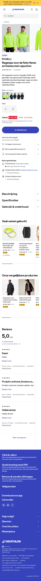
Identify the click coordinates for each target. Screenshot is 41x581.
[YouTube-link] (8, 505)
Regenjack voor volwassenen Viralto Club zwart (10, 300)
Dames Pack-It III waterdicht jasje (25, 299)
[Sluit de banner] (37, 3)
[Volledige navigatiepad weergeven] (3, 22)
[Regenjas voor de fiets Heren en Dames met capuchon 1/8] (16, 38)
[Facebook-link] (3, 505)
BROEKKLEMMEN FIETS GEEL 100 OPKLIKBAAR (9, 245)
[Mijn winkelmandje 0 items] (36, 9)
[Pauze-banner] (34, 3)
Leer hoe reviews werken (10, 344)
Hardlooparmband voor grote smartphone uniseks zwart (26, 246)
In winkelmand (20, 130)
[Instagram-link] (12, 505)
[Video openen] (5, 49)
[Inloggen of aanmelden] (31, 9)
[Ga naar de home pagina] (18, 9)
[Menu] (4, 9)
